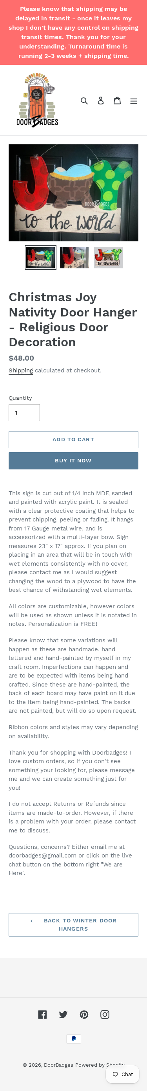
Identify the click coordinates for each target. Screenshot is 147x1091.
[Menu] (133, 100)
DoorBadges (58, 1065)
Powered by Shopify (100, 1065)
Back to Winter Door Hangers (79, 924)
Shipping (21, 370)
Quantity (20, 398)
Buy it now (73, 460)
